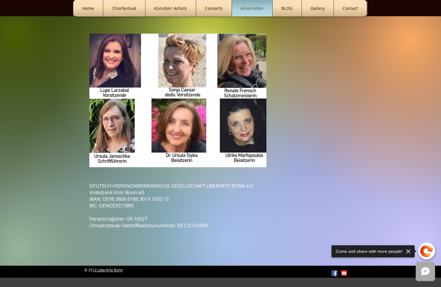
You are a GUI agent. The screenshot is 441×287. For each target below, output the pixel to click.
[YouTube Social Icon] (344, 273)
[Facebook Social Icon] (335, 273)
